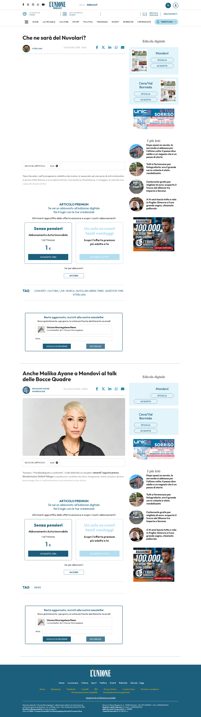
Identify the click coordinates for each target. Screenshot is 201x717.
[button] (175, 5)
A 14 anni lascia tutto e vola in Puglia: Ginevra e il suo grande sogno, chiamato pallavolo (161, 204)
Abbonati (92, 4)
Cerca (168, 5)
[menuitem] (35, 22)
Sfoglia (162, 60)
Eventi (72, 14)
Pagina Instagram (34, 4)
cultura (52, 290)
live (62, 290)
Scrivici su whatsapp (39, 4)
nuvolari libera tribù (90, 290)
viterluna (79, 294)
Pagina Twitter (29, 4)
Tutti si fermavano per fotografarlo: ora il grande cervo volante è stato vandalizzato (161, 169)
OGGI (32, 14)
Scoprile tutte (99, 256)
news (37, 587)
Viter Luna (37, 49)
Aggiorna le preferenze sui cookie (100, 697)
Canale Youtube (43, 4)
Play (52, 166)
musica (70, 290)
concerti (40, 290)
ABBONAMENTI (170, 14)
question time (114, 290)
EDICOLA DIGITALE (154, 14)
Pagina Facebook (25, 4)
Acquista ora (48, 256)
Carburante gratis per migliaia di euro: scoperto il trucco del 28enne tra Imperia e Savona (161, 186)
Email (38, 339)
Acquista (162, 65)
